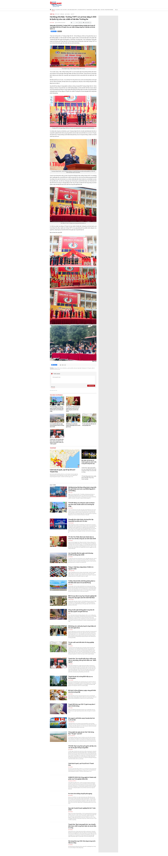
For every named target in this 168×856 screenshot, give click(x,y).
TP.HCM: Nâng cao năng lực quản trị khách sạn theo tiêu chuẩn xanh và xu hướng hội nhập (56, 409)
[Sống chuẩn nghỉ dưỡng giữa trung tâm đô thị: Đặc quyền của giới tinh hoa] (58, 614)
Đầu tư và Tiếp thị (71, 735)
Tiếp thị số (57, 14)
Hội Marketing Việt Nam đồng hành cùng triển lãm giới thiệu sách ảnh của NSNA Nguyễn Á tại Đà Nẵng (82, 488)
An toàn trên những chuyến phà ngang (80, 793)
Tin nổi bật (53, 448)
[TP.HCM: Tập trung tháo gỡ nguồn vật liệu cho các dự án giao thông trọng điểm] (58, 750)
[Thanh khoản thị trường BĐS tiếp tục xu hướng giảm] (58, 681)
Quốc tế (72, 14)
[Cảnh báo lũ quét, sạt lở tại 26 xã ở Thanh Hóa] (65, 458)
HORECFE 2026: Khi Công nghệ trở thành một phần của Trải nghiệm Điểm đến (82, 778)
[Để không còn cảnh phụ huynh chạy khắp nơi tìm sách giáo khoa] (73, 418)
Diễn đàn (62, 14)
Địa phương (67, 14)
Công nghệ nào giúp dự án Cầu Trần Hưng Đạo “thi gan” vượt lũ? (81, 733)
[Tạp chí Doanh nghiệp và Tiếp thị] (56, 3)
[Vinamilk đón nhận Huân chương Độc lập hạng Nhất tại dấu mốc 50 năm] (58, 524)
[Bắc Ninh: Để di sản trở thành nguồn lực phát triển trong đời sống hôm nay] (89, 454)
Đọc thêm (53, 485)
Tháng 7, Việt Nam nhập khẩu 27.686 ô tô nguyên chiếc (80, 568)
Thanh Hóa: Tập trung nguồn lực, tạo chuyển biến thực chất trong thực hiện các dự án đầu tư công (82, 826)
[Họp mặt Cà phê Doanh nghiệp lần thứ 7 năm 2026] (58, 812)
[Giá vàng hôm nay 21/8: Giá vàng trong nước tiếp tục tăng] (58, 845)
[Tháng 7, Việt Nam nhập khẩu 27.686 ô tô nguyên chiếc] (58, 571)
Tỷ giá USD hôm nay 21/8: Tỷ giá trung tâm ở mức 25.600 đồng (81, 705)
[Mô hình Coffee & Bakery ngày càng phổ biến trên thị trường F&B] (58, 695)
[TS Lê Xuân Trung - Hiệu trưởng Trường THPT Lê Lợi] (73, 56)
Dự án (69, 613)
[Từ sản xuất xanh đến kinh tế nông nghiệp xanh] (89, 418)
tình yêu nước (57, 369)
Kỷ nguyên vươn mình (109, 9)
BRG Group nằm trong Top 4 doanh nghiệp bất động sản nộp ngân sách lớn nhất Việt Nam (82, 596)
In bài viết (60, 31)
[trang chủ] (50, 10)
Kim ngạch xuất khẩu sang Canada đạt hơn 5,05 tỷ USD (81, 719)
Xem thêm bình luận (53, 390)
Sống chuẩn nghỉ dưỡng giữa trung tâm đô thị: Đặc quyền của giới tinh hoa (81, 610)
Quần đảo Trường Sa (81, 368)
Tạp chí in (102, 9)
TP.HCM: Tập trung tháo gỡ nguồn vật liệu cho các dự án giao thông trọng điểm (82, 746)
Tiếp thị (53, 9)
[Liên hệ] (65, 365)
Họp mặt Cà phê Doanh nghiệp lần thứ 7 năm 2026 (82, 809)
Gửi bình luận (91, 385)
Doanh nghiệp (71, 523)
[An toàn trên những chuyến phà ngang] (58, 798)
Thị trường (70, 844)
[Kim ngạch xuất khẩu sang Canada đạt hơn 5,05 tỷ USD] (58, 722)
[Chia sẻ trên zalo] (63, 365)
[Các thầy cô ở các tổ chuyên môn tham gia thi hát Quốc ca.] (73, 204)
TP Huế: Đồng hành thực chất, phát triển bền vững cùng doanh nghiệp (89, 478)
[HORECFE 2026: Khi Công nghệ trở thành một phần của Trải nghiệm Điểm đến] (58, 781)
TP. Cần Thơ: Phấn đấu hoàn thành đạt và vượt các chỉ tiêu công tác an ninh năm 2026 (73, 409)
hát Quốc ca (64, 368)
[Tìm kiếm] (115, 10)
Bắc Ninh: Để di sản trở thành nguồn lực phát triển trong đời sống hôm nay (89, 462)
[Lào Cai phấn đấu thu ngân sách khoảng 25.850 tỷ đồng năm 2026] (57, 418)
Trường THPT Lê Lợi (58, 368)
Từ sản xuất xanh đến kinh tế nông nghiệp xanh (89, 424)
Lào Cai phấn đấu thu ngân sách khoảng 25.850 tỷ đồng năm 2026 (57, 425)
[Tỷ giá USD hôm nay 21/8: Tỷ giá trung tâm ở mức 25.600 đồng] (58, 708)
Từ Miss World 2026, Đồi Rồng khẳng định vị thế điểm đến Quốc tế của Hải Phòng (81, 581)
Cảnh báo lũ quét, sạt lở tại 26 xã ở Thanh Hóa (62, 471)
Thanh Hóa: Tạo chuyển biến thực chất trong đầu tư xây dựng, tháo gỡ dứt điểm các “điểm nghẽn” (57, 441)
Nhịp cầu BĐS (70, 680)
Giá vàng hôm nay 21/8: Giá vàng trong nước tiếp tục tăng (82, 842)
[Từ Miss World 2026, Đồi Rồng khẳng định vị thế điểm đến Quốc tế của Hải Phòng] (58, 585)
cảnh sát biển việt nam (72, 368)
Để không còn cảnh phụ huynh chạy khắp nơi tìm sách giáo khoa (73, 425)
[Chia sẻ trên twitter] (60, 365)
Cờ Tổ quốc (88, 368)
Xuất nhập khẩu (71, 570)
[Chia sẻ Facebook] (54, 31)
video (99, 9)
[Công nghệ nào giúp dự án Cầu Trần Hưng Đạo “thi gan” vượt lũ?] (58, 736)
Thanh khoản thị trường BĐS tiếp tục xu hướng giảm (80, 677)
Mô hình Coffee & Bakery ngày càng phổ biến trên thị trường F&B (82, 691)
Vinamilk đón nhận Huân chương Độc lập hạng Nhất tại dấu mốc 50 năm (80, 520)
